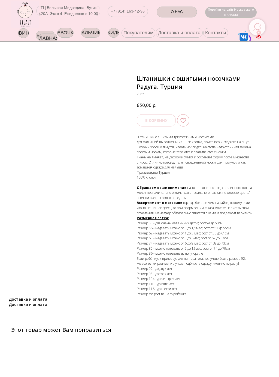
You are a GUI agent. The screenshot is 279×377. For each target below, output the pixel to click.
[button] (128, 11)
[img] (25, 14)
